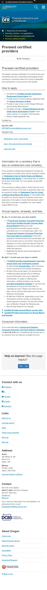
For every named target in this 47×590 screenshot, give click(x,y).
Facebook (7, 387)
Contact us (6, 495)
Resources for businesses (17, 30)
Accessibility (6, 550)
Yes (21, 366)
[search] (36, 7)
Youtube (7, 396)
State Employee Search (11, 541)
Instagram (7, 406)
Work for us (6, 418)
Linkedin (6, 401)
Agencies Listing (8, 545)
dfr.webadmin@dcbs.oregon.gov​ (14, 506)
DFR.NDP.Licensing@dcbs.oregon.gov (16, 128)
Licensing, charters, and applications (19, 33)
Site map (5, 437)
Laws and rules (9, 149)
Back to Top (8, 574)
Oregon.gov (6, 536)
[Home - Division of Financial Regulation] (3, 30)
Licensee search (8, 423)
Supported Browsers (9, 560)
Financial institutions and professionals (19, 36)
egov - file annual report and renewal (18, 144)
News (4, 427)
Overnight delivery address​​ (12, 474)
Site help (5, 442)
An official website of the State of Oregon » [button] (19, 2)
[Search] (36, 7)
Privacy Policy (7, 555)
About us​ (5, 498)
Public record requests (10, 432)
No (26, 366)
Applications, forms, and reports (16, 139)
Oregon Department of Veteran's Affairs (10, 567)
